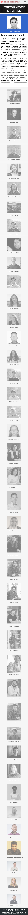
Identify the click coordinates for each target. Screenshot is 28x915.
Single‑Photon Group (11, 909)
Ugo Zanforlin (17, 910)
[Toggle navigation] (25, 2)
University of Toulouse (7, 52)
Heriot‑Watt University (14, 63)
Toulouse (3, 48)
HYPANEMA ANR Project (10, 56)
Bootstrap (12, 912)
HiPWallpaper (5, 913)
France (8, 48)
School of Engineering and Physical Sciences (15, 66)
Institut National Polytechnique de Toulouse (14, 46)
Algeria (7, 43)
